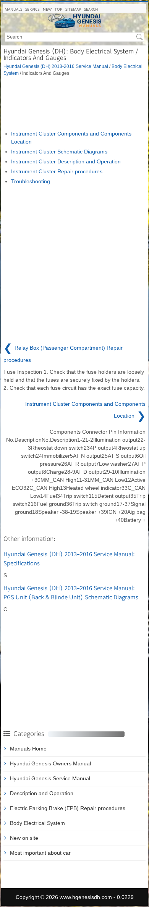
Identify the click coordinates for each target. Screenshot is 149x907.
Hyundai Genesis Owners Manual (50, 763)
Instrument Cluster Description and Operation (66, 161)
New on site (24, 838)
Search (91, 9)
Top (58, 9)
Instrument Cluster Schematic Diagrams (59, 151)
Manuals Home (28, 749)
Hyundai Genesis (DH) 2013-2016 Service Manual (55, 66)
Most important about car (40, 853)
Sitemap (73, 9)
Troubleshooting (30, 181)
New (47, 9)
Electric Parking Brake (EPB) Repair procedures (67, 808)
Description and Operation (41, 793)
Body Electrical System (37, 823)
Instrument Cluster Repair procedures (56, 171)
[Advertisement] (74, 103)
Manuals (13, 9)
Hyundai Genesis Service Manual (50, 778)
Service (32, 9)
